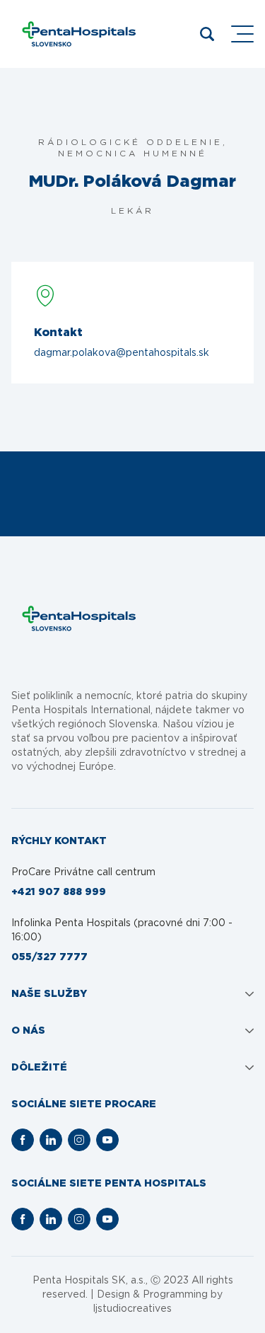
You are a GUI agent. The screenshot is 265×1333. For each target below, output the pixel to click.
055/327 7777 (49, 957)
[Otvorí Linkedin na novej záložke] (51, 1140)
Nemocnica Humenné (132, 153)
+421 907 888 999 (58, 892)
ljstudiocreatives (132, 1309)
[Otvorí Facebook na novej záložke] (22, 1140)
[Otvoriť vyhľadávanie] (207, 34)
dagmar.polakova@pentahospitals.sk (121, 353)
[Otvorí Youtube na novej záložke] (107, 1140)
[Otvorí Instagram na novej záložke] (79, 1140)
